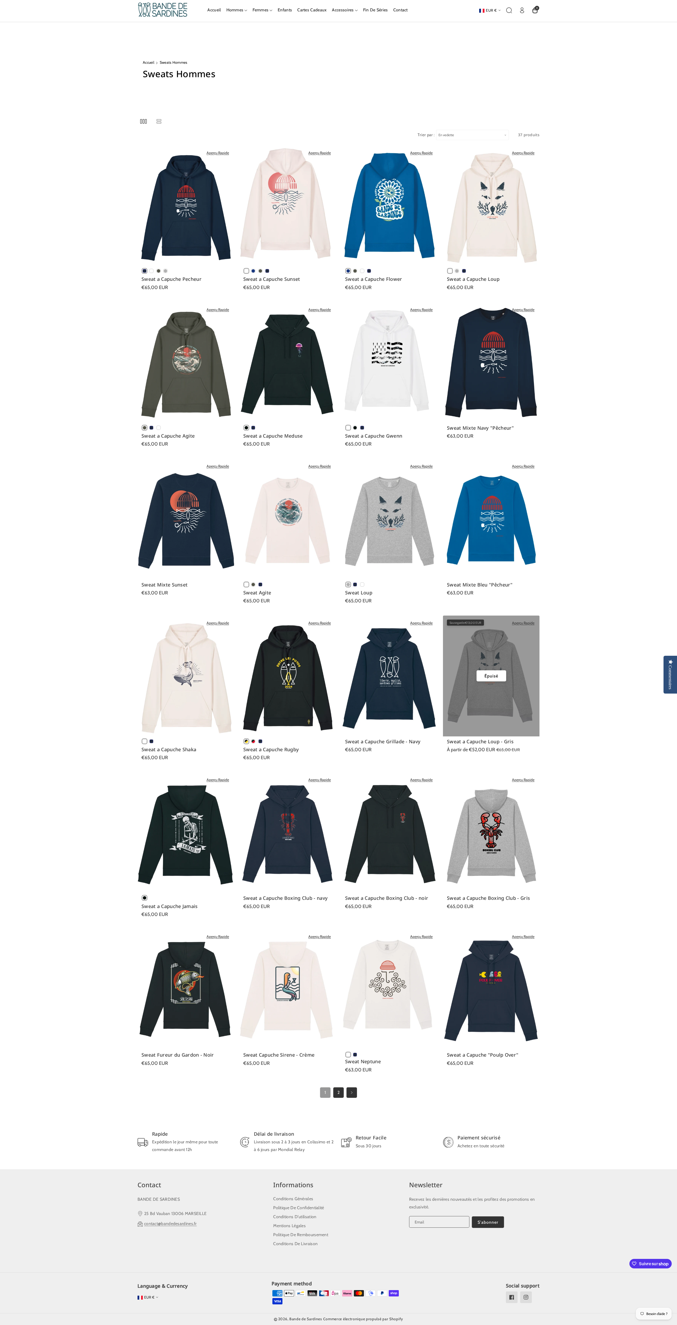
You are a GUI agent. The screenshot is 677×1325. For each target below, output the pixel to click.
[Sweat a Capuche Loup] (491, 205)
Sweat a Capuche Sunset (271, 279)
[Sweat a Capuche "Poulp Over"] (491, 989)
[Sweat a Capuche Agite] (186, 362)
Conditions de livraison (295, 1243)
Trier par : (426, 134)
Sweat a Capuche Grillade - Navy (382, 742)
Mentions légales (289, 1225)
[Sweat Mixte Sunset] (186, 519)
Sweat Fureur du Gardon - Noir (177, 1055)
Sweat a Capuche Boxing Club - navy (285, 898)
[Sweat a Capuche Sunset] (287, 205)
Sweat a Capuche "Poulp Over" (482, 1055)
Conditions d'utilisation (294, 1216)
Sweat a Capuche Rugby (271, 749)
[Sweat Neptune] (389, 989)
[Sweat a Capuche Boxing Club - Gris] (491, 832)
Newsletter (425, 1184)
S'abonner (488, 1222)
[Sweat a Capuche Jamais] (186, 832)
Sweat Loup (358, 593)
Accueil (148, 62)
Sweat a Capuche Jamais (169, 906)
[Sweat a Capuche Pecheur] (186, 205)
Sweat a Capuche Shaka (168, 749)
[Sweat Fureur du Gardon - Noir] (186, 989)
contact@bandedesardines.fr (170, 1223)
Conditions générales (293, 1198)
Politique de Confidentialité (298, 1207)
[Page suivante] (351, 1092)
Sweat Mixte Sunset (164, 585)
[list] (159, 121)
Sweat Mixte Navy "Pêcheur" (480, 428)
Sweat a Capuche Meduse (273, 436)
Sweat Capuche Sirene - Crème (278, 1055)
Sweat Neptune (363, 1061)
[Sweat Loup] (389, 519)
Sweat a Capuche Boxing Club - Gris (488, 898)
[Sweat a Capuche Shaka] (186, 676)
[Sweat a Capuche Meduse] (287, 362)
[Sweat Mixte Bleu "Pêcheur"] (491, 519)
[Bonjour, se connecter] (522, 10)
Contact (149, 1184)
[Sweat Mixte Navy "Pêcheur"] (491, 362)
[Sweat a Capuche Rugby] (287, 676)
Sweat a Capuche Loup (473, 279)
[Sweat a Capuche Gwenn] (389, 362)
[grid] (143, 121)
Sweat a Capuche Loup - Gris (480, 742)
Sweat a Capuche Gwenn (373, 436)
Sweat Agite (257, 593)
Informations (293, 1184)
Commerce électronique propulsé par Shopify (363, 1319)
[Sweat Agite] (287, 519)
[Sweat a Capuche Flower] (389, 205)
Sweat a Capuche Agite (168, 436)
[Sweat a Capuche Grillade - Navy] (389, 676)
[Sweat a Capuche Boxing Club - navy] (287, 832)
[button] (237, 10)
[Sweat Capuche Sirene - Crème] (287, 989)
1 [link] (325, 1092)
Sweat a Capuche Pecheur (171, 279)
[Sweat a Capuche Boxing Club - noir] (389, 832)
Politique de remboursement (300, 1234)
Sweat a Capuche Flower (373, 279)
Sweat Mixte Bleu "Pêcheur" (480, 585)
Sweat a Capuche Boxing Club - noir (386, 898)
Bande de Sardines (305, 1319)
